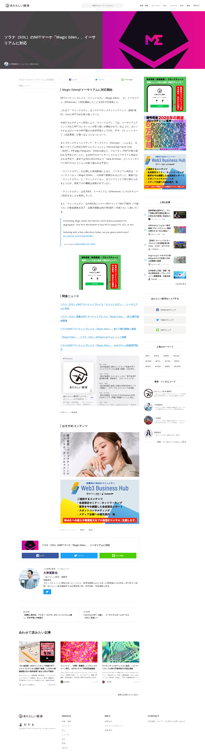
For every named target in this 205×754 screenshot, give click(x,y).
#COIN (167, 361)
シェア (74, 80)
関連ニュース (25, 85)
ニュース (173, 5)
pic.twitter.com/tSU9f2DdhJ (78, 235)
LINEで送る (129, 80)
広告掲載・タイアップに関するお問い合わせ (166, 721)
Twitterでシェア (167, 320)
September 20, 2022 (85, 243)
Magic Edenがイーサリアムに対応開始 (36, 79)
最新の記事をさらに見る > (128, 694)
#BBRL (167, 366)
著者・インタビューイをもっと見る (171, 442)
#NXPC (148, 366)
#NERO (166, 356)
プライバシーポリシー (114, 726)
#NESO (177, 361)
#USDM (148, 361)
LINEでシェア (166, 330)
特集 (163, 219)
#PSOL (158, 361)
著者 (188, 5)
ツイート (101, 80)
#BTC (147, 356)
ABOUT (196, 5)
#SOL (91, 530)
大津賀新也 (50, 572)
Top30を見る (181, 284)
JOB (181, 5)
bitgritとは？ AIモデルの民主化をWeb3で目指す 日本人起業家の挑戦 (159, 258)
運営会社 (108, 721)
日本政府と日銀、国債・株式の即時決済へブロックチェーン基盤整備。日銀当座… (160, 273)
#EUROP (177, 366)
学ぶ (165, 5)
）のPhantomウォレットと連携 (93, 337)
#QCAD (176, 356)
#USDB (158, 366)
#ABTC (156, 356)
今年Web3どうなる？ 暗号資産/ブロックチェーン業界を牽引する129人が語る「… (159, 228)
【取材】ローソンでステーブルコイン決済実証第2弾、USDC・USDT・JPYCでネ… (159, 243)
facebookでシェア (168, 310)
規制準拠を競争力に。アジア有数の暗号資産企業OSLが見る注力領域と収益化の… (160, 213)
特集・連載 (144, 5)
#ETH (82, 530)
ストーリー (156, 5)
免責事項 (108, 730)
